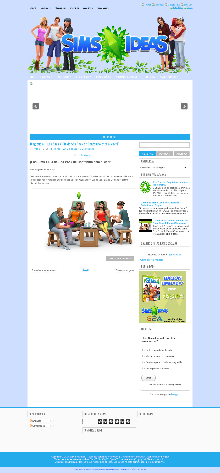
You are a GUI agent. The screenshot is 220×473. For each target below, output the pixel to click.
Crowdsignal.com (173, 384)
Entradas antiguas (125, 270)
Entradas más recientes (44, 270)
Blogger (175, 394)
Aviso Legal (102, 7)
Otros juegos (83, 76)
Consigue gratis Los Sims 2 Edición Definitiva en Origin (160, 204)
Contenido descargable (128, 76)
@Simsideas (175, 254)
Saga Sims (46, 76)
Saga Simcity (64, 76)
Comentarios (38, 425)
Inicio (32, 76)
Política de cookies (138, 469)
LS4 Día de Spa (70, 149)
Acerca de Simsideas (83, 469)
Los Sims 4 (56, 149)
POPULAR (164, 154)
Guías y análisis (103, 76)
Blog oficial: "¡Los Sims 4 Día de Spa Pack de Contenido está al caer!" (74, 144)
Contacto (46, 7)
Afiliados (74, 7)
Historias (150, 76)
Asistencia (60, 7)
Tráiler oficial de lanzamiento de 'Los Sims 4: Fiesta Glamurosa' (170, 221)
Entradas (36, 420)
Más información (169, 76)
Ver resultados (156, 384)
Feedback (88, 7)
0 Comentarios (87, 149)
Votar (148, 378)
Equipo (33, 7)
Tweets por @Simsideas (151, 260)
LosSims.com (84, 155)
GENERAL (147, 154)
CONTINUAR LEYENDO (120, 258)
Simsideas (80, 456)
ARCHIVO (182, 154)
